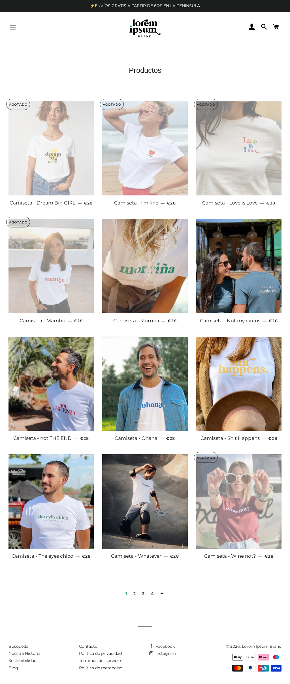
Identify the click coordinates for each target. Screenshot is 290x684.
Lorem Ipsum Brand (262, 646)
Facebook (164, 646)
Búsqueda (18, 646)
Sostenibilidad (22, 660)
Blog (13, 667)
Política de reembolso (100, 667)
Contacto (88, 646)
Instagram (165, 653)
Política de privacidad (100, 653)
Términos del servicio (100, 660)
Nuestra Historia (24, 653)
